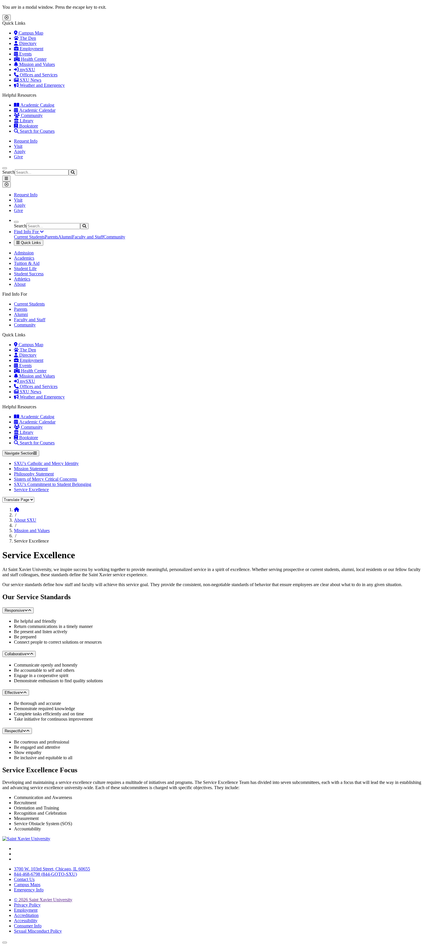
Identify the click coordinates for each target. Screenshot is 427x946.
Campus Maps (27, 884)
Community (31, 115)
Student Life (25, 268)
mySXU (27, 69)
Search (8, 172)
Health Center (33, 59)
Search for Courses (37, 131)
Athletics (22, 279)
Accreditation (26, 915)
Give (18, 156)
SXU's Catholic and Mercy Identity (46, 463)
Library (26, 120)
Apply (20, 151)
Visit (18, 146)
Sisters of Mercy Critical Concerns (45, 479)
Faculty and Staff (87, 236)
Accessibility (25, 920)
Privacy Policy (27, 904)
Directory (27, 43)
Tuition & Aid (27, 263)
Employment (31, 48)
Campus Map (30, 32)
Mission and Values (36, 64)
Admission (24, 252)
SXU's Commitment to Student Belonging (52, 484)
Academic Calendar (36, 110)
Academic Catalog (36, 105)
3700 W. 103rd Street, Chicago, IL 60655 (52, 868)
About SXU (25, 520)
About (20, 284)
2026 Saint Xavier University (43, 899)
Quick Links (30, 242)
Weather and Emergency (42, 85)
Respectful (14, 731)
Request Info (25, 141)
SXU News (30, 80)
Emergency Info (29, 889)
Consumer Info (28, 925)
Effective (12, 692)
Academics (24, 258)
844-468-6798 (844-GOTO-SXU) (45, 874)
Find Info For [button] (27, 231)
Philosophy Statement (34, 473)
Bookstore (28, 125)
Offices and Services (38, 74)
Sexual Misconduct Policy (38, 931)
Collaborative (15, 654)
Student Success (29, 273)
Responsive (14, 610)
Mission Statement (31, 468)
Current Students (29, 236)
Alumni (65, 236)
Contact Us (24, 879)
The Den (27, 38)
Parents (51, 236)
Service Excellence (31, 489)
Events (25, 53)
